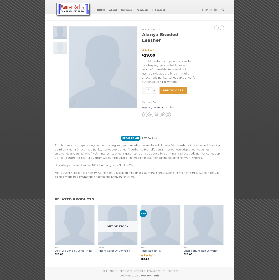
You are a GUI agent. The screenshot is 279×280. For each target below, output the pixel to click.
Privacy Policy (156, 271)
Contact (160, 10)
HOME (101, 10)
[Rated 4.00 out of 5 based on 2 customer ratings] (168, 50)
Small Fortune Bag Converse (201, 250)
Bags (156, 29)
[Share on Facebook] (145, 114)
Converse (158, 107)
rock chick (169, 107)
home (104, 271)
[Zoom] (73, 104)
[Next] (132, 67)
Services (126, 10)
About (113, 10)
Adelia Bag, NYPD (151, 250)
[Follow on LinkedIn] (215, 10)
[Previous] (74, 67)
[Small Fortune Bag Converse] (204, 225)
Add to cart (173, 90)
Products (142, 10)
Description (130, 138)
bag (150, 107)
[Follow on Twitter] (206, 10)
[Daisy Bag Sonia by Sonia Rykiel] (75, 225)
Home (146, 29)
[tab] (130, 138)
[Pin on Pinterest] (162, 114)
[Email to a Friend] (156, 114)
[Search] (223, 10)
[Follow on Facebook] (202, 10)
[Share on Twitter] (150, 114)
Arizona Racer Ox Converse (114, 250)
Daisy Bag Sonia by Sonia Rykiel (73, 250)
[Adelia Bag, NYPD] (161, 225)
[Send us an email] (211, 10)
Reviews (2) (149, 138)
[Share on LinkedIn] (168, 114)
